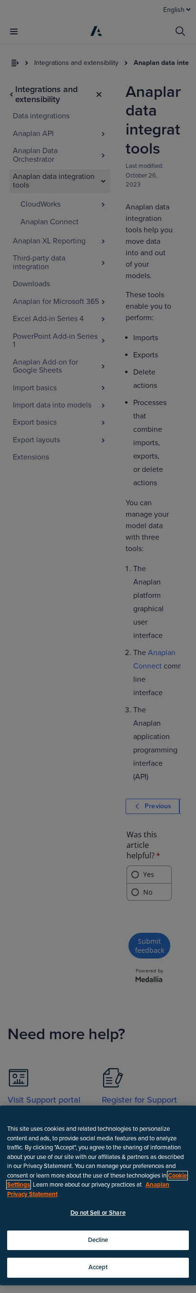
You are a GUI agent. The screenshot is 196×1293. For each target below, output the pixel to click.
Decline (98, 1240)
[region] (98, 1195)
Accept (98, 1267)
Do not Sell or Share (98, 1213)
